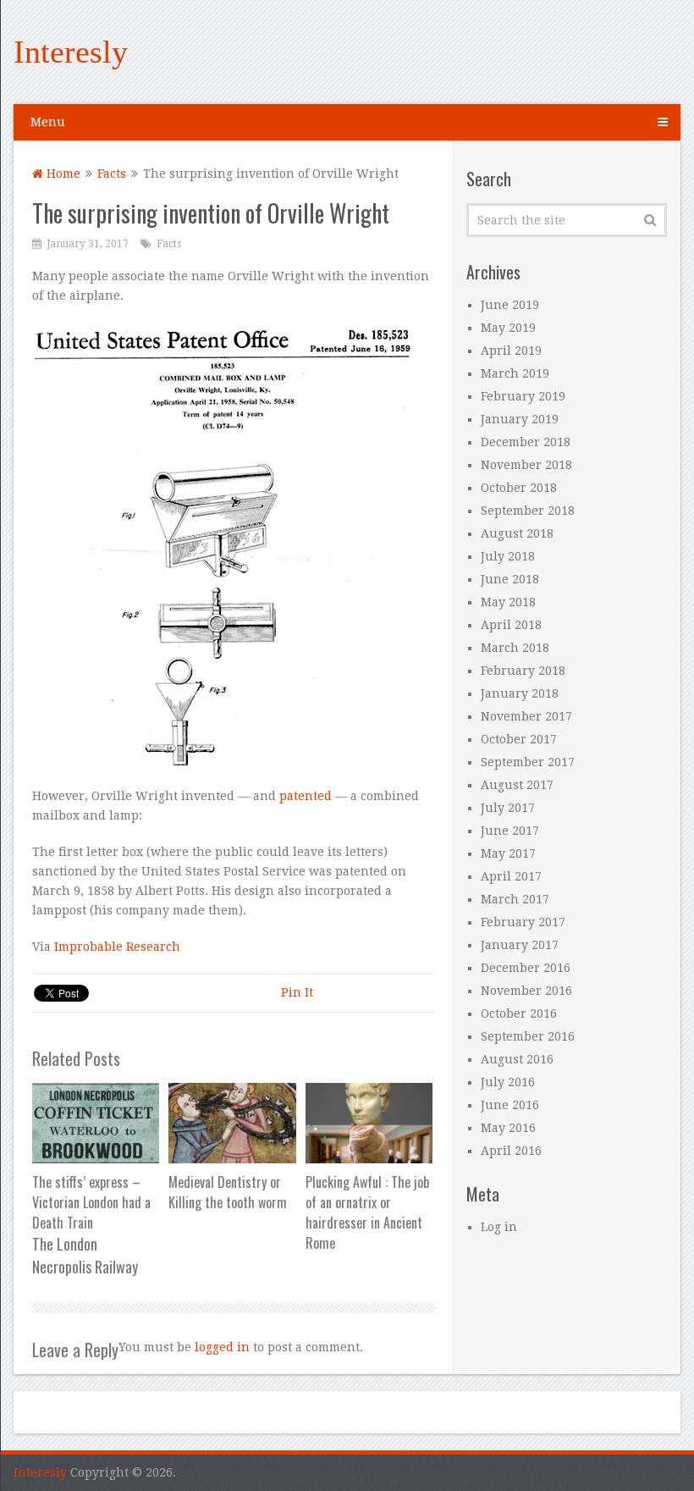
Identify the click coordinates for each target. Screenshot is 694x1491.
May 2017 (508, 853)
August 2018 (517, 533)
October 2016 (519, 1013)
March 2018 (515, 647)
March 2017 (515, 899)
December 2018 (525, 442)
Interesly (71, 51)
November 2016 (526, 990)
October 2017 (519, 739)
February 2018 (523, 670)
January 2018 (520, 693)
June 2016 (510, 1105)
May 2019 (508, 327)
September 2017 (528, 762)
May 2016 (508, 1128)
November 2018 (526, 465)
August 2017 (517, 785)
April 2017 (511, 876)
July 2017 (508, 808)
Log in (499, 1227)
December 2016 (525, 968)
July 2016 (508, 1082)
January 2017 (520, 945)
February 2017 (523, 922)
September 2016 (528, 1036)
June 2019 (510, 305)
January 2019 (520, 419)
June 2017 (510, 830)
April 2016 (511, 1150)
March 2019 (515, 373)
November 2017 (526, 716)
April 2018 (511, 625)
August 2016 (517, 1059)
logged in (222, 1347)
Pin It (297, 992)
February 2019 (523, 396)
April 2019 (511, 350)
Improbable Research (117, 946)
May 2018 (508, 602)
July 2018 (508, 556)
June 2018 (510, 579)
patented (307, 796)
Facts (111, 173)
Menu (47, 122)
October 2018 (519, 487)
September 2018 (528, 510)
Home (61, 173)
